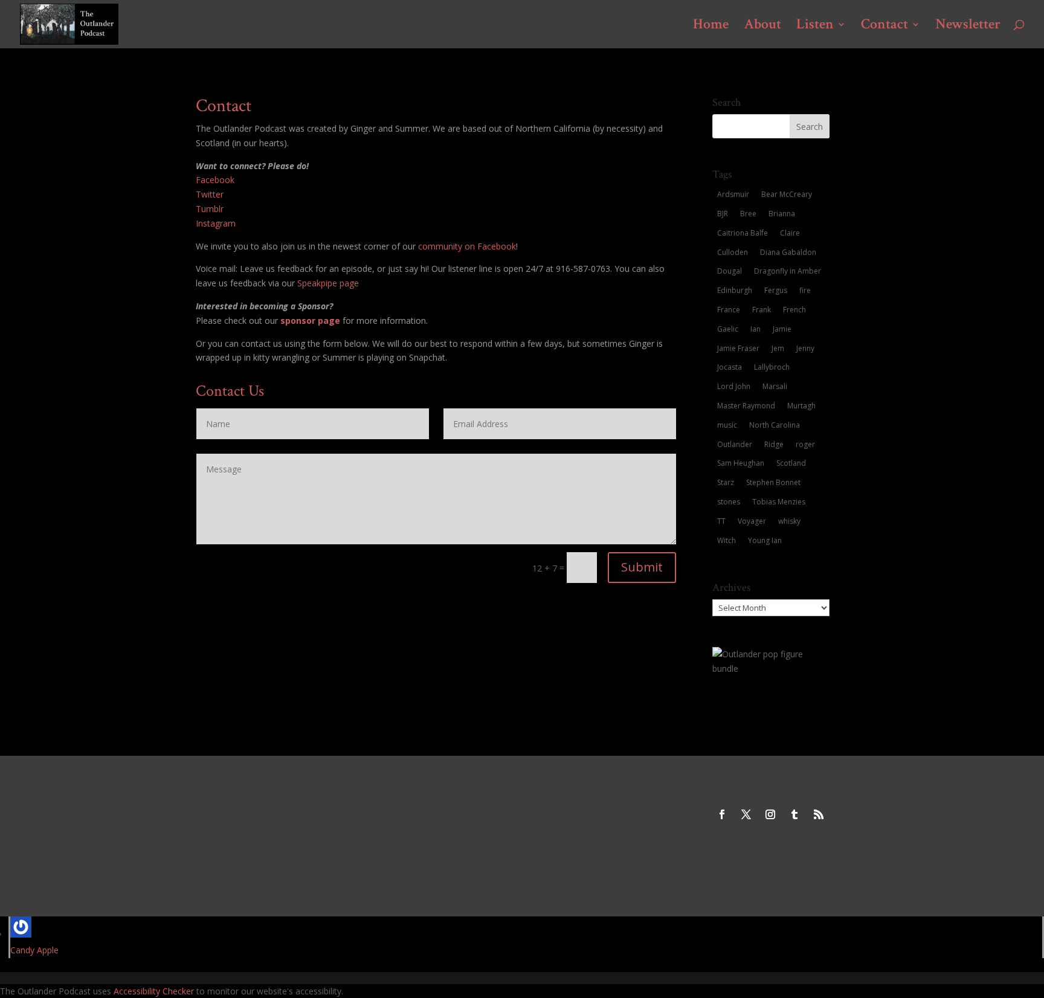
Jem (778, 348)
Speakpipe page (328, 283)
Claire (790, 233)
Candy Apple (34, 950)
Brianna (781, 213)
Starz (725, 482)
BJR (722, 213)
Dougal (729, 271)
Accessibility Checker (154, 991)
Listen (815, 26)
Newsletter (967, 26)
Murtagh (801, 406)
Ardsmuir (733, 194)
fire (805, 290)
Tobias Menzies (778, 502)
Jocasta (729, 367)
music (727, 425)
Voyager (752, 521)
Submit (642, 567)
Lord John (733, 386)
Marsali (774, 386)
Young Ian (765, 540)
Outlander (734, 444)
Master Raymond (746, 406)
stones (728, 502)
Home (711, 26)
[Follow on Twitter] (746, 814)
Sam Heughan (740, 463)
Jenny (805, 348)
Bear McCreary (786, 194)
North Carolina (774, 425)
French (794, 309)
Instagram (216, 223)
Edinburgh (734, 290)
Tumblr (210, 208)
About (762, 26)
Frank (761, 309)
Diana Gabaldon (788, 252)
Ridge (774, 444)
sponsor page (310, 320)
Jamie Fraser (738, 348)
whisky (789, 521)
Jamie (782, 329)
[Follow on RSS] (818, 814)
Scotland (791, 463)
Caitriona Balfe (742, 233)
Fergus (775, 290)
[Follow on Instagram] (770, 814)
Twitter (210, 194)
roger (805, 444)
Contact (884, 26)
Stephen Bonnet (773, 482)
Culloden (732, 252)
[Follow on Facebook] (722, 814)
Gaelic (727, 329)
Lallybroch (772, 367)
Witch (726, 540)
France (728, 309)
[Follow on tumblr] (794, 814)
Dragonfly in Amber (787, 271)
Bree (748, 213)
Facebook (215, 179)
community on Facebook (467, 246)
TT (721, 521)
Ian (755, 329)
